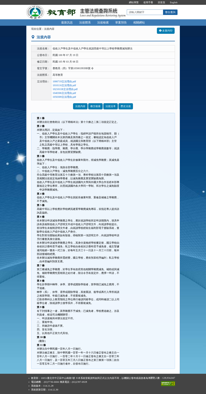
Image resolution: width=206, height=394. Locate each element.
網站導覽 (134, 2)
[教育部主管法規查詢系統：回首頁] (52, 7)
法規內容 (80, 106)
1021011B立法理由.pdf (65, 89)
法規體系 (85, 22)
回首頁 (161, 2)
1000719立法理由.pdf (64, 81)
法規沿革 (110, 106)
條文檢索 (95, 106)
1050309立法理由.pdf (64, 97)
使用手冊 (148, 2)
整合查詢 (170, 12)
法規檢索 (103, 22)
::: (123, 2)
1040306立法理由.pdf (64, 93)
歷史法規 (126, 106)
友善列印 (167, 30)
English (174, 2)
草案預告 (121, 22)
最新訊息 (67, 22)
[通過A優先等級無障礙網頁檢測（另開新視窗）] (168, 383)
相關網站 (139, 22)
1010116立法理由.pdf (64, 85)
